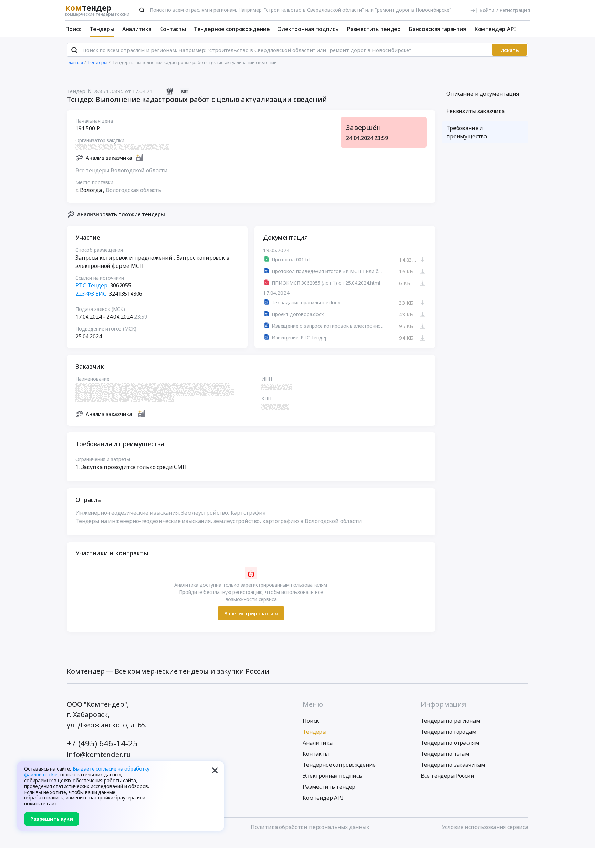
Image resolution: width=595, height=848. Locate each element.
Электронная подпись (308, 29)
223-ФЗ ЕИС (90, 293)
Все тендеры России (447, 775)
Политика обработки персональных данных (310, 827)
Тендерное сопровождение (232, 29)
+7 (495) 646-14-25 (102, 743)
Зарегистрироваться (251, 613)
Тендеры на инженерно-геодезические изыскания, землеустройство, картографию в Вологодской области (218, 521)
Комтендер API (495, 29)
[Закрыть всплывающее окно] (215, 770)
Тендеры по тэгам (445, 753)
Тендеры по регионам (450, 720)
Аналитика (137, 29)
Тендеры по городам (449, 731)
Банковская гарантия (437, 29)
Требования (466, 132)
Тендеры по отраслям (450, 742)
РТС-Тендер (91, 285)
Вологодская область (133, 190)
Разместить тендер (374, 29)
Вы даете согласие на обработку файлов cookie (86, 771)
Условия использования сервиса (485, 827)
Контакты (172, 29)
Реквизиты (475, 111)
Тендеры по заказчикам (453, 764)
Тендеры (102, 29)
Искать (509, 49)
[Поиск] (141, 10)
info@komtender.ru (99, 754)
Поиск (73, 29)
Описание (482, 93)
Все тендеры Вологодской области (121, 170)
